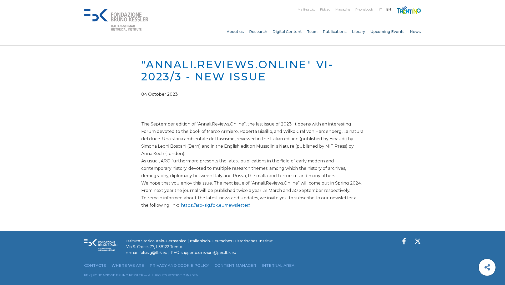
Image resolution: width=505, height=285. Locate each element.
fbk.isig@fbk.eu (153, 252)
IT (380, 9)
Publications (335, 31)
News (415, 31)
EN (388, 9)
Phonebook (364, 9)
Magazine (342, 9)
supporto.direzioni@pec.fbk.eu (208, 252)
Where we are (128, 265)
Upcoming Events (387, 31)
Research (258, 31)
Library (358, 31)
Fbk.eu (325, 9)
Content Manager (235, 265)
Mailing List (306, 9)
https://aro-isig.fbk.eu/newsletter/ (215, 205)
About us (235, 31)
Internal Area (278, 265)
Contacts (95, 265)
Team (312, 31)
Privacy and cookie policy (179, 265)
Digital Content (287, 31)
